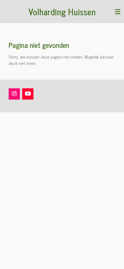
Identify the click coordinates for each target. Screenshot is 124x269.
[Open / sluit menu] (117, 11)
